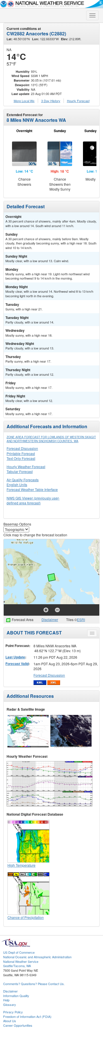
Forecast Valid (17, 663)
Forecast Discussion (22, 448)
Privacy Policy (13, 1012)
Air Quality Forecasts (23, 479)
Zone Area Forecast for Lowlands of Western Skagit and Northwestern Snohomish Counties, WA (51, 439)
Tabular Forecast (20, 471)
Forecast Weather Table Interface (32, 489)
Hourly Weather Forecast (26, 466)
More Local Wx (24, 100)
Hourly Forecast (78, 100)
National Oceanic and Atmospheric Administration (37, 957)
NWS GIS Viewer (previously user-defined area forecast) (33, 500)
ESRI (81, 619)
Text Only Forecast (21, 458)
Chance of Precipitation (25, 917)
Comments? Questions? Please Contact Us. (34, 983)
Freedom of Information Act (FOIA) (27, 1016)
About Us (9, 1020)
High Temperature (21, 865)
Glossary (9, 1004)
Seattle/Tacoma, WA (17, 965)
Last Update (15, 657)
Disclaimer (49, 619)
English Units (17, 484)
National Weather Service (20, 961)
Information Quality (16, 995)
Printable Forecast (21, 453)
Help (6, 1000)
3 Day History (50, 100)
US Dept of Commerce (19, 952)
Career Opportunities (17, 1025)
